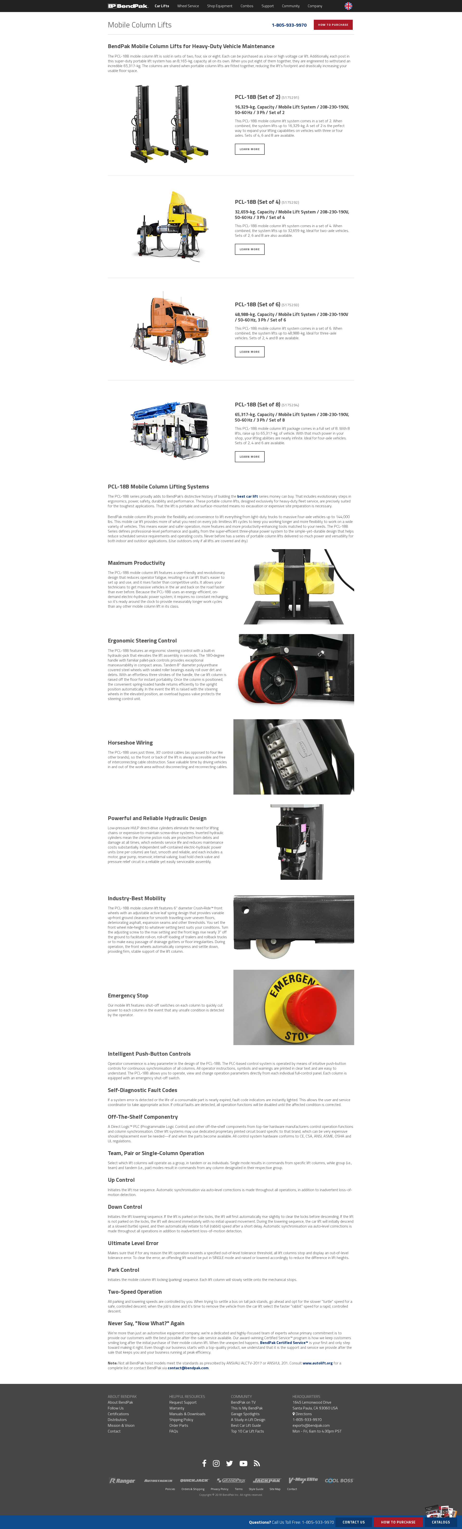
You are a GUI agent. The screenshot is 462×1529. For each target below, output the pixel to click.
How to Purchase (333, 24)
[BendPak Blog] (256, 1463)
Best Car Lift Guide (246, 1425)
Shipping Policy (181, 1419)
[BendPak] (128, 5)
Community (291, 6)
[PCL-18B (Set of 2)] (169, 124)
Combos (247, 6)
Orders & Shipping (192, 1489)
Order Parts (178, 1425)
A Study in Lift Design (248, 1419)
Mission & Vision (121, 1425)
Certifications (118, 1414)
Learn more (250, 149)
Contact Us (354, 1522)
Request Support (183, 1402)
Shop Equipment (219, 6)
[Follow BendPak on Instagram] (216, 1463)
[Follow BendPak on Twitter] (230, 1463)
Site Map (275, 1489)
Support (268, 6)
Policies (170, 1489)
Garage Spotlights (245, 1414)
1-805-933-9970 (289, 25)
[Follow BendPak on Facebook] (204, 1463)
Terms (239, 1489)
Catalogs (441, 1522)
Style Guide (256, 1489)
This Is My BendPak (247, 1408)
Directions (303, 1414)
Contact (114, 1431)
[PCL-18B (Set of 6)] (169, 329)
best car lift (247, 496)
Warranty (176, 1408)
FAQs (173, 1431)
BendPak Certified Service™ (284, 1342)
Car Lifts (162, 6)
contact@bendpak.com (188, 1368)
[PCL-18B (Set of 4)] (169, 226)
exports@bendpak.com (311, 1425)
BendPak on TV (243, 1402)
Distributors (117, 1419)
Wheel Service (188, 6)
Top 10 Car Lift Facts (247, 1431)
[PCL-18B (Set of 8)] (169, 431)
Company (315, 6)
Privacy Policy (219, 1489)
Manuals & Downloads (187, 1414)
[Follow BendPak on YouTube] (243, 1463)
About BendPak (120, 1402)
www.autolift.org (318, 1363)
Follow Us (116, 1408)
